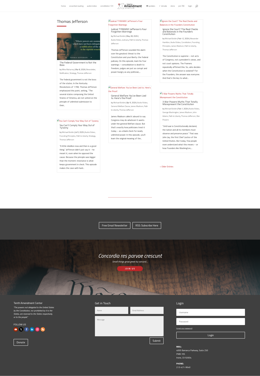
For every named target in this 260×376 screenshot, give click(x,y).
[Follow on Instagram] (37, 329)
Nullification (64, 73)
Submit (157, 341)
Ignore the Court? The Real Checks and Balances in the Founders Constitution (180, 31)
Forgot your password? (184, 328)
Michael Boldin (68, 132)
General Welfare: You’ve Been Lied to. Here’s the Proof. (128, 97)
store (172, 6)
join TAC (181, 6)
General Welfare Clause (120, 106)
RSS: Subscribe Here (146, 225)
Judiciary (125, 39)
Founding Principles (68, 135)
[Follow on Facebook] (26, 329)
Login (211, 335)
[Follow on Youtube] (16, 329)
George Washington (170, 112)
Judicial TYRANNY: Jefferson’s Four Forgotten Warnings (129, 30)
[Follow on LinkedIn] (32, 329)
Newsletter (90, 69)
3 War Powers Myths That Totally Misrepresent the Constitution (180, 103)
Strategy (73, 73)
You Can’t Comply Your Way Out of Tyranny (77, 126)
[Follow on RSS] (43, 329)
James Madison (137, 106)
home (63, 6)
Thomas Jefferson (84, 73)
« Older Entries (166, 166)
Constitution (186, 42)
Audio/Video (90, 132)
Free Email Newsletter (114, 225)
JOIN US (130, 268)
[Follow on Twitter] (21, 329)
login (190, 6)
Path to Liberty (82, 135)
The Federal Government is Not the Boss (78, 64)
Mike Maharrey (68, 69)
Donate (21, 342)
